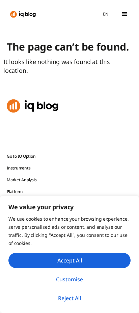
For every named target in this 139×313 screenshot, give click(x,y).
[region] (69, 254)
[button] (124, 14)
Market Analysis (21, 180)
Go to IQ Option (21, 156)
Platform (15, 191)
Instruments (18, 168)
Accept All (69, 260)
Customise (69, 279)
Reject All (69, 298)
